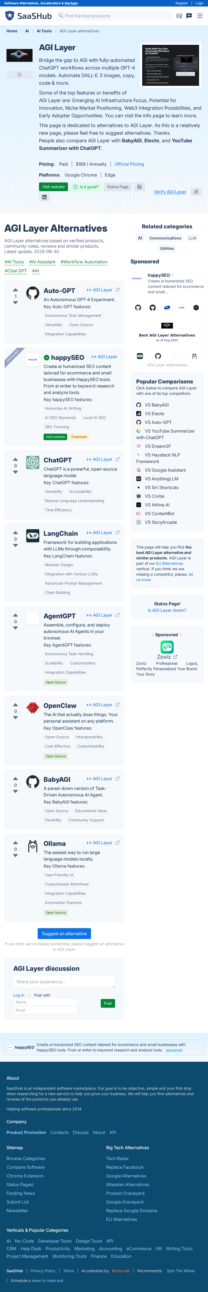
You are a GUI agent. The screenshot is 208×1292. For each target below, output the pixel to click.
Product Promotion (26, 1132)
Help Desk (31, 1248)
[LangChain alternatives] (32, 535)
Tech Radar (117, 1158)
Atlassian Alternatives (127, 1184)
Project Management (27, 1256)
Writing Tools (179, 1248)
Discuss (81, 1132)
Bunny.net (121, 1270)
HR (159, 1248)
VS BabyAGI (156, 405)
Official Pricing (129, 164)
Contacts (59, 1132)
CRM (11, 1248)
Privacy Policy (43, 1270)
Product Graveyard (125, 1193)
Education (121, 1256)
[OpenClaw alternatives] (32, 707)
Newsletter (17, 1210)
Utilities (167, 248)
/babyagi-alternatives (30, 773)
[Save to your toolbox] (19, 74)
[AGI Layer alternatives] (19, 55)
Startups (71, 3)
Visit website (53, 186)
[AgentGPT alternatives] (32, 618)
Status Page (118, 186)
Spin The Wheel (181, 1270)
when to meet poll (47, 1280)
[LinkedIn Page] (44, 197)
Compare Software (25, 1167)
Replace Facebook (125, 1167)
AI (140, 238)
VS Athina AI (157, 505)
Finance (99, 1256)
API (112, 1132)
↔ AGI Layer (99, 289)
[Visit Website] (117, 289)
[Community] (189, 16)
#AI (35, 270)
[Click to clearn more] (104, 1047)
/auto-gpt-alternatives (31, 284)
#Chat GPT (16, 270)
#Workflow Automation (84, 261)
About (99, 1132)
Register (182, 3)
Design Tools (89, 1241)
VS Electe (154, 413)
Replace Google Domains (131, 1210)
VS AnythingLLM (161, 478)
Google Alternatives (126, 1175)
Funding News (20, 1193)
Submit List (17, 1202)
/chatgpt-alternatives (30, 453)
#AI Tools (14, 261)
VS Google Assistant (165, 470)
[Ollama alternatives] (32, 845)
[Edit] (196, 192)
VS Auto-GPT (158, 422)
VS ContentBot (159, 513)
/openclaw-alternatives (32, 699)
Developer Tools (55, 1241)
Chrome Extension (25, 1175)
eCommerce (138, 1248)
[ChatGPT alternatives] (32, 462)
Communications (165, 238)
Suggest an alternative (64, 933)
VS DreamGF (157, 446)
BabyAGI (132, 140)
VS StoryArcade (160, 522)
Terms (68, 1270)
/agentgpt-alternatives (31, 609)
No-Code (24, 1241)
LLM (192, 238)
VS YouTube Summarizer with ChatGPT (165, 434)
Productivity (58, 1248)
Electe (151, 140)
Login (199, 3)
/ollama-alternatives (29, 837)
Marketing (84, 1248)
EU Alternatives (169, 563)
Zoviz (164, 657)
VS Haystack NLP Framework (158, 458)
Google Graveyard (125, 1202)
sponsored (174, 1050)
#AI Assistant (42, 261)
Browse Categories (25, 1158)
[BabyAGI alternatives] (32, 781)
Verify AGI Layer (170, 191)
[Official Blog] (139, 186)
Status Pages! (20, 1184)
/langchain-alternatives (32, 527)
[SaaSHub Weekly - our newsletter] (179, 16)
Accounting (110, 1248)
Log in (19, 995)
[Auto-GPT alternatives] (32, 293)
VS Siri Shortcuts (161, 487)
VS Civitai (154, 496)
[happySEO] (32, 359)
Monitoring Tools (70, 1256)
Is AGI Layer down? (167, 610)
